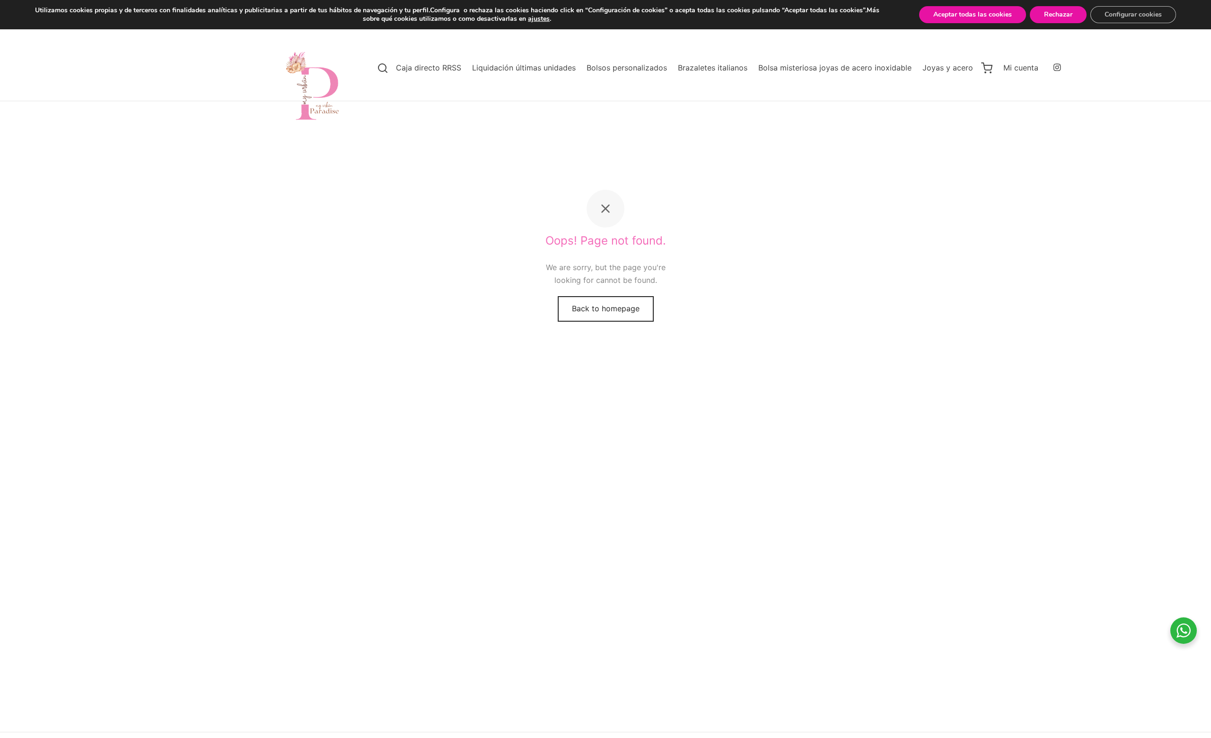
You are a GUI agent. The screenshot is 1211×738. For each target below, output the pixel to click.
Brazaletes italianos (712, 67)
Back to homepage (606, 308)
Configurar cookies (1133, 14)
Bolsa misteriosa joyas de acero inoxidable (835, 67)
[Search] (382, 68)
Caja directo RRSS (428, 67)
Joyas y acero (947, 67)
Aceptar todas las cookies (972, 14)
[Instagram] (1057, 68)
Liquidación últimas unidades (524, 67)
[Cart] (986, 68)
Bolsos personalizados (627, 67)
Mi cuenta (1020, 67)
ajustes (539, 19)
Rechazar (1058, 14)
